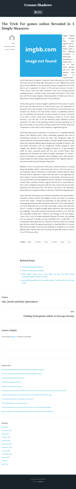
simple (62, 242)
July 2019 (5, 461)
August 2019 (5, 457)
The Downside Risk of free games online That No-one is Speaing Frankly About (26, 407)
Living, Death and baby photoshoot (13, 378)
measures (38, 242)
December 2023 (6, 430)
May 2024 (5, 427)
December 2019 (6, 444)
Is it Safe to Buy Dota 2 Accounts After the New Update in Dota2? (22, 374)
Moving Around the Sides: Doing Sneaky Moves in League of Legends (23, 369)
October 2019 (6, 451)
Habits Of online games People (32, 270)
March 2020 (5, 434)
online (46, 242)
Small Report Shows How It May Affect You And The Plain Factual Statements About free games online (34, 390)
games (29, 242)
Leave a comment (10, 49)
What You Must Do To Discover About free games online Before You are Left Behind (27, 411)
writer (13, 43)
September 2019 (7, 454)
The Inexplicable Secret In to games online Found (17, 399)
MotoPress (40, 481)
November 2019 (7, 447)
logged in (14, 337)
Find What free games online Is (32, 267)
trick (69, 242)
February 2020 (6, 437)
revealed (54, 242)
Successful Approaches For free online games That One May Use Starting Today (27, 395)
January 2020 (6, 440)
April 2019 (5, 464)
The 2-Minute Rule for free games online (14, 403)
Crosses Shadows (38, 5)
